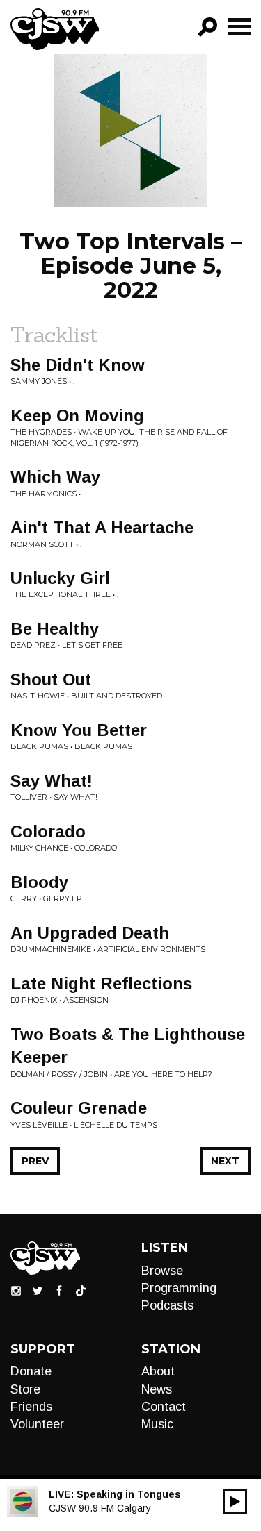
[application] (235, 1501)
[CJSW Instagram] (16, 1290)
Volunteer (37, 1424)
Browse (162, 1271)
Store (25, 1389)
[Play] (235, 1501)
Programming (178, 1288)
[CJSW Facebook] (59, 1290)
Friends (31, 1407)
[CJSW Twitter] (37, 1290)
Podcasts (167, 1305)
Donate (31, 1371)
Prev (35, 1161)
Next (225, 1161)
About (158, 1371)
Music (157, 1424)
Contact (163, 1407)
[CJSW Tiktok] (80, 1290)
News (156, 1389)
